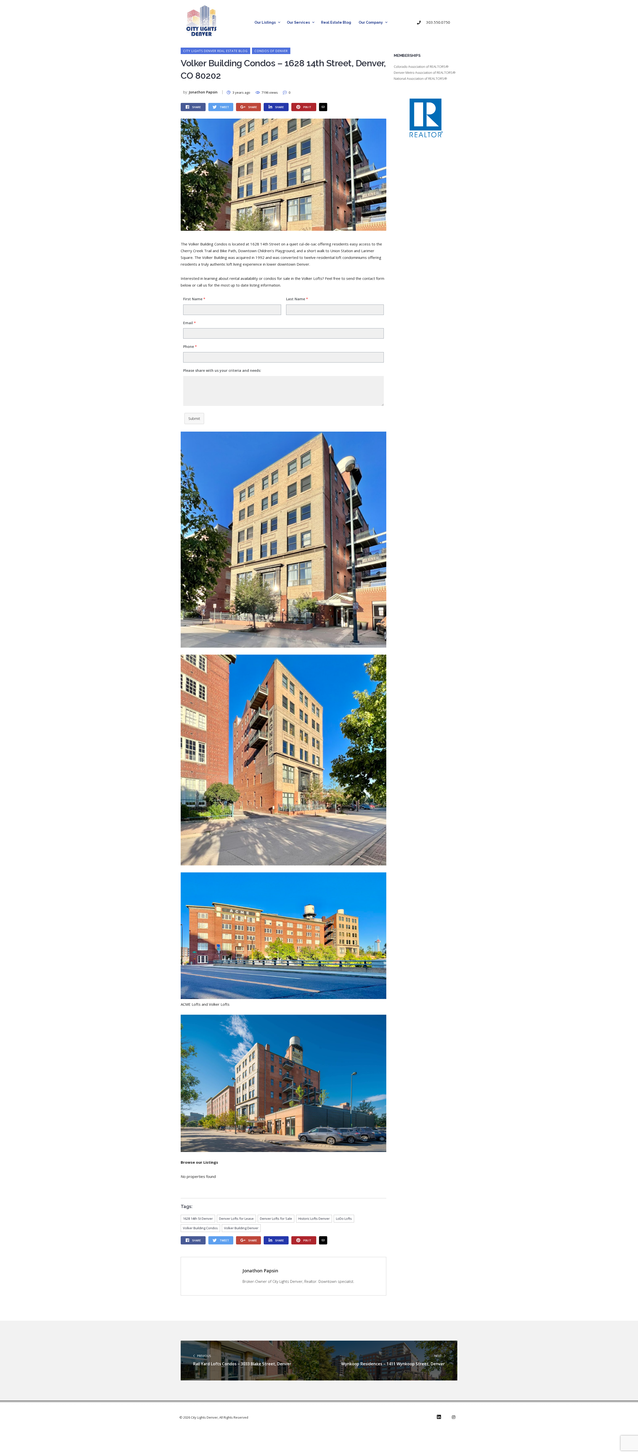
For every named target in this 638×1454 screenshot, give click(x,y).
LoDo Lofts (344, 1218)
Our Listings (265, 22)
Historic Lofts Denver (314, 1218)
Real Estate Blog (336, 22)
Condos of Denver (271, 51)
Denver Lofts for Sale (276, 1218)
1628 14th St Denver (198, 1218)
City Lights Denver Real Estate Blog (215, 51)
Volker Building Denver (241, 1228)
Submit (194, 418)
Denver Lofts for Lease (236, 1218)
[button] (435, 22)
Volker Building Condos (200, 1228)
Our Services (298, 22)
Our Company (371, 22)
